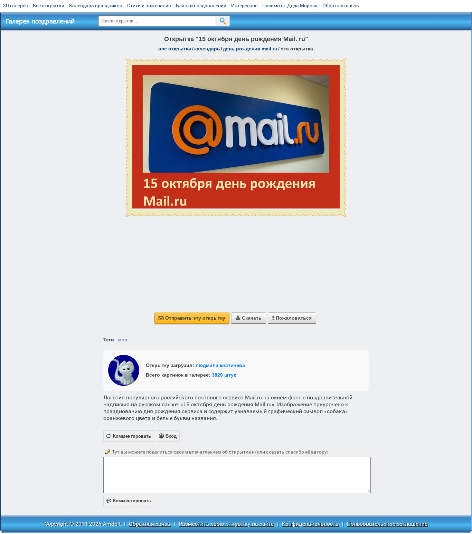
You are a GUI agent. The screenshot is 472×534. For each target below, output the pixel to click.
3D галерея (15, 5)
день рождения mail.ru (250, 48)
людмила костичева (220, 365)
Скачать (249, 318)
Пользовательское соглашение (387, 524)
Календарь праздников (95, 5)
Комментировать (128, 500)
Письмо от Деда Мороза (290, 5)
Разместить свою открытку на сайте (226, 524)
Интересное (244, 5)
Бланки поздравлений (201, 5)
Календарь (207, 48)
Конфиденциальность (310, 524)
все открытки (174, 48)
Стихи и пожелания (149, 5)
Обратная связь (340, 5)
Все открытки (48, 5)
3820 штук (224, 375)
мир (122, 339)
